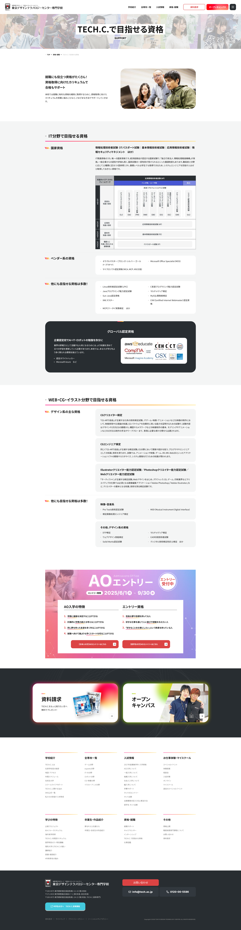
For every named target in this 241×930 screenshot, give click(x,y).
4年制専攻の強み (51, 858)
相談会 (166, 772)
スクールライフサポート (54, 784)
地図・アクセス (50, 772)
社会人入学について (131, 780)
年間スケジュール (51, 776)
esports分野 (89, 768)
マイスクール (168, 784)
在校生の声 (49, 780)
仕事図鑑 (127, 842)
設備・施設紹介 (51, 854)
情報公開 (166, 826)
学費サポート (129, 788)
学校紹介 (132, 7)
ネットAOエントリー (131, 792)
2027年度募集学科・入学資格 (135, 764)
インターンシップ (130, 834)
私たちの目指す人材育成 (54, 796)
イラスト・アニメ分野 (92, 784)
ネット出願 (128, 796)
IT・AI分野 (88, 772)
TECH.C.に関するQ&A (53, 788)
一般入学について (131, 772)
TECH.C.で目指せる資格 (133, 838)
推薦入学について (131, 776)
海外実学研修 (50, 834)
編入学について (130, 784)
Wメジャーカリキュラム (53, 830)
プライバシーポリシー (76, 919)
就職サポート (129, 826)
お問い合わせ (168, 834)
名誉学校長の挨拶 (52, 768)
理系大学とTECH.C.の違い (55, 846)
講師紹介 (48, 850)
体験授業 (166, 768)
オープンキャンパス (217, 7)
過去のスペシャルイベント (173, 788)
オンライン (167, 780)
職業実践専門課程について (173, 830)
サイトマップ (60, 919)
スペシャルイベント (170, 764)
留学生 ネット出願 (131, 804)
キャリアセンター (130, 830)
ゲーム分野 (89, 764)
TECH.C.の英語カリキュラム (55, 838)
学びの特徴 (51, 819)
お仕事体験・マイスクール (177, 758)
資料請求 (194, 7)
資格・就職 (173, 7)
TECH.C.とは (50, 764)
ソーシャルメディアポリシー (98, 919)
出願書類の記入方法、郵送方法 (136, 800)
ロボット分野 (89, 776)
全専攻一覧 (146, 7)
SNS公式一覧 (50, 792)
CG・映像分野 (90, 780)
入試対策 (166, 776)
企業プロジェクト (51, 826)
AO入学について (130, 768)
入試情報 (160, 7)
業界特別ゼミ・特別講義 (54, 842)
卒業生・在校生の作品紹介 (95, 830)
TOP (48, 54)
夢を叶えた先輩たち (92, 826)
